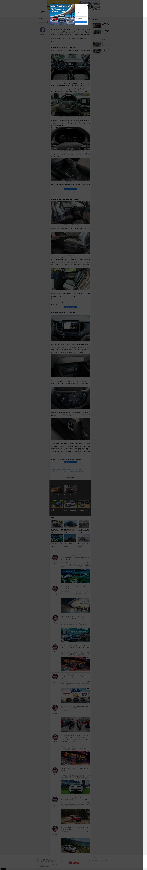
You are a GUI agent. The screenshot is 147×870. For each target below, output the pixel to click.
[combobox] (81, 13)
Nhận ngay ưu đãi (80, 21)
